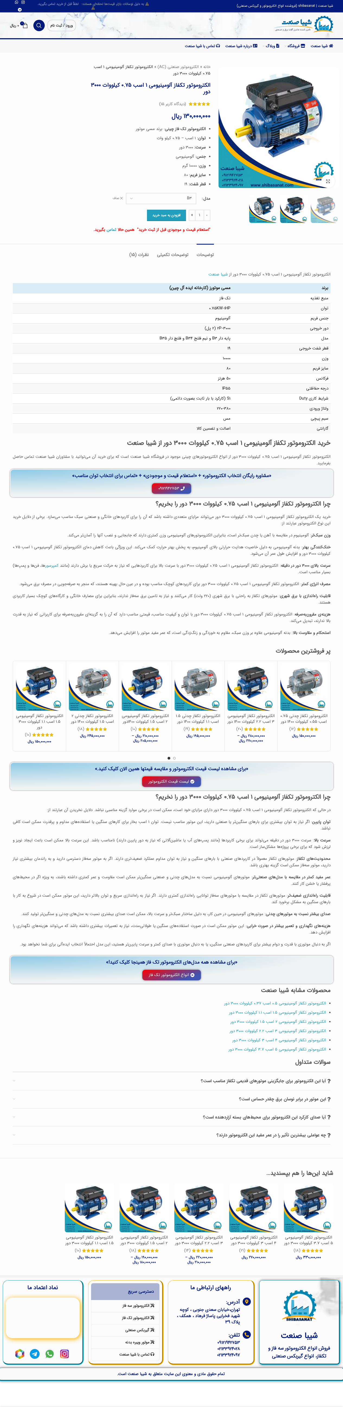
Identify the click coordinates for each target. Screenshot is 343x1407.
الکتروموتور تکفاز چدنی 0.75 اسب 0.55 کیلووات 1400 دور (304, 719)
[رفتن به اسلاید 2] (169, 758)
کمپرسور (52, 565)
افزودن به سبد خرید (166, 215)
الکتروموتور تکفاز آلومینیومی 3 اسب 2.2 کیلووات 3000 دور (199, 1240)
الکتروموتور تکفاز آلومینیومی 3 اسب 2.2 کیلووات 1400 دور (251, 719)
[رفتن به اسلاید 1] (174, 758)
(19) (187, 729)
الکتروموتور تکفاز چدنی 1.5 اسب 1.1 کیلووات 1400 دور (198, 719)
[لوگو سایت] (303, 24)
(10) (134, 729)
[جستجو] (39, 25)
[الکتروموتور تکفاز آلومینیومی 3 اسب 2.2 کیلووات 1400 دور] (251, 687)
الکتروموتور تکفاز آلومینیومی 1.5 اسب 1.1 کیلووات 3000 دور (39, 722)
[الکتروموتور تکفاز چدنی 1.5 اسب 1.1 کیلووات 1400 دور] (198, 687)
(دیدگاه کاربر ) (172, 104)
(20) (239, 729)
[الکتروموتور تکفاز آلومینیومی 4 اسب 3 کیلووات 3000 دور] (253, 1207)
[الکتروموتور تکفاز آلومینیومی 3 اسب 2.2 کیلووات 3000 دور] (199, 1207)
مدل (206, 198)
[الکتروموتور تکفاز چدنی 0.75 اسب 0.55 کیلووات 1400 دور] (304, 687)
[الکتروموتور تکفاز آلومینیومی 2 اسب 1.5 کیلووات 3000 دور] (144, 1207)
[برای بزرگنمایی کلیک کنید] (328, 181)
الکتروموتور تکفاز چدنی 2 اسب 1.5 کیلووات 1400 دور (92, 719)
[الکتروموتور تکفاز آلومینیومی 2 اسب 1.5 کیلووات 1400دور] (145, 687)
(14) (187, 1251)
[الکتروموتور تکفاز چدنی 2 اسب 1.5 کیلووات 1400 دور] (92, 687)
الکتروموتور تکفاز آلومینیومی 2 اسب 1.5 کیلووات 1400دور (145, 719)
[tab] (205, 252)
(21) (242, 1251)
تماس (111, 229)
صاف (116, 198)
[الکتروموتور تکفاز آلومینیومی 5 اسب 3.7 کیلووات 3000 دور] (308, 1207)
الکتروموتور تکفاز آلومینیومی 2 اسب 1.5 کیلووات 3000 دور (144, 1240)
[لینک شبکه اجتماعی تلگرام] (19, 10)
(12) (292, 729)
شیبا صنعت (218, 274)
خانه (206, 67)
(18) (81, 729)
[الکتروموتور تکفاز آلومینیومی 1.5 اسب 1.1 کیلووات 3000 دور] (39, 687)
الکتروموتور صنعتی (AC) (178, 67)
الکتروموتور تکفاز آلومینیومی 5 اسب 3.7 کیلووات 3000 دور (308, 1240)
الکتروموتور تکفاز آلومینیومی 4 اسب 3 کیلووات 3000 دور (253, 1240)
